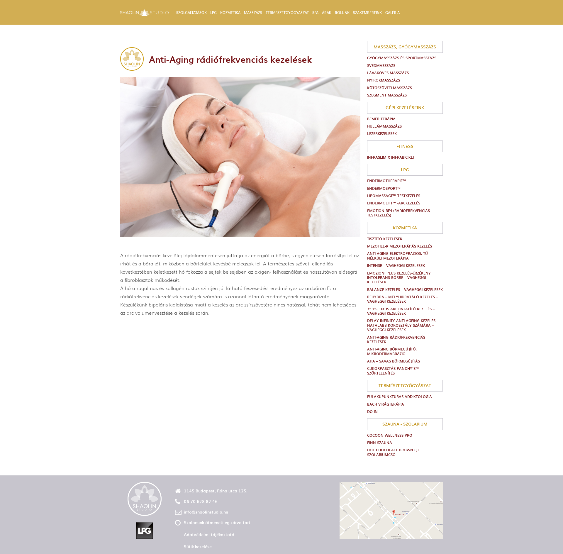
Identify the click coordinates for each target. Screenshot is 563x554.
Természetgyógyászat (287, 13)
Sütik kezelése (198, 546)
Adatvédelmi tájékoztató (209, 534)
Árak (326, 13)
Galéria (392, 13)
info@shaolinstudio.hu (206, 512)
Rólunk (342, 13)
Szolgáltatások (191, 13)
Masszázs (253, 13)
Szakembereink (367, 13)
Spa (315, 13)
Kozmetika (230, 13)
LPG (213, 13)
